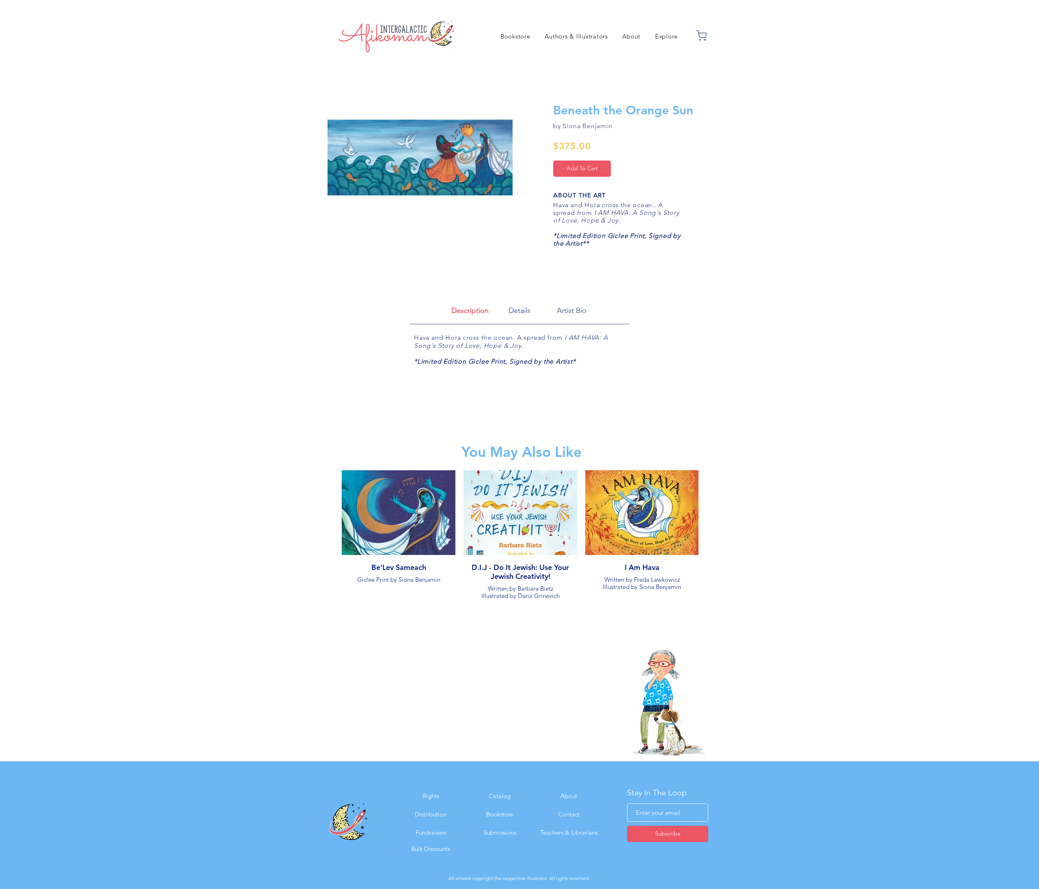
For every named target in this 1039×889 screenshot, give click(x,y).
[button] (666, 36)
